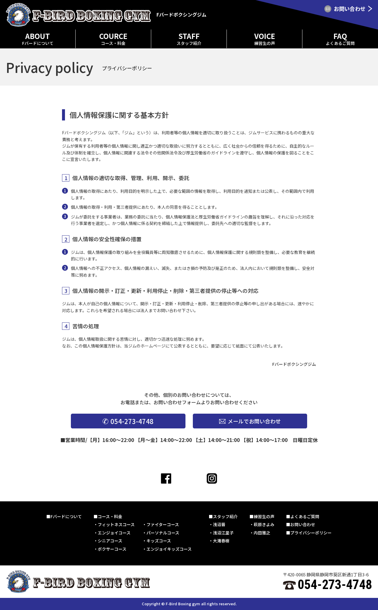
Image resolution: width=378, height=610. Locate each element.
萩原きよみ (264, 524)
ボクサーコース (112, 549)
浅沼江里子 (223, 533)
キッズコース (158, 541)
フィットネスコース (116, 524)
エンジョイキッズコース (169, 549)
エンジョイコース (114, 533)
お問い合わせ (302, 524)
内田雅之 (262, 533)
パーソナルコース (162, 533)
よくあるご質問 (304, 516)
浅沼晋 (219, 524)
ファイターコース (162, 524)
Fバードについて (66, 516)
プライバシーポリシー (311, 533)
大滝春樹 (221, 541)
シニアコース (110, 541)
